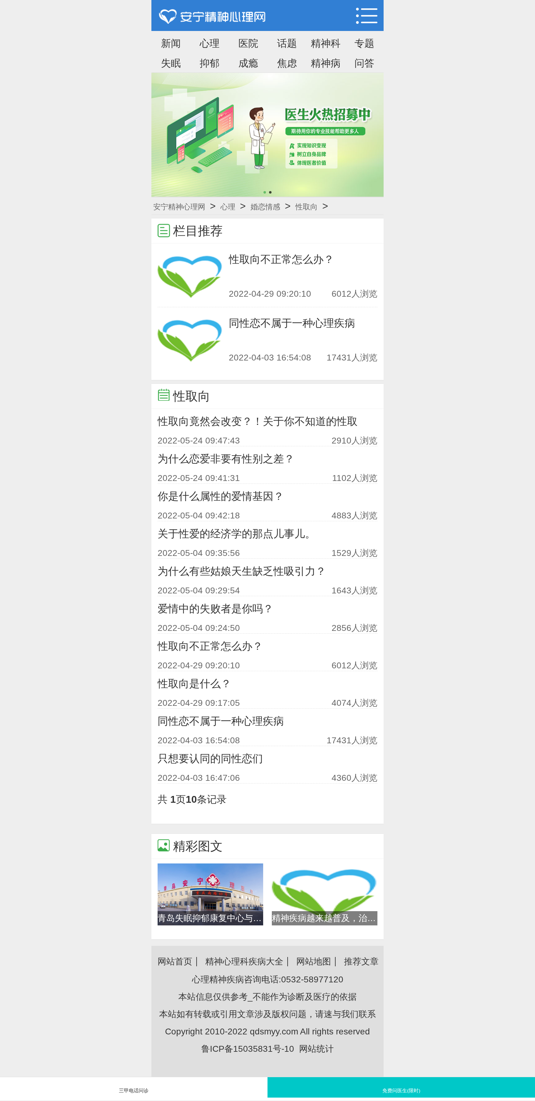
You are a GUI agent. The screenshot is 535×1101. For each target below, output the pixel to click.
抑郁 (210, 63)
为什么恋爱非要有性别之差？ (226, 459)
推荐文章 (361, 961)
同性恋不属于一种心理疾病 (292, 323)
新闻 (171, 43)
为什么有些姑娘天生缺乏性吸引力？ (242, 571)
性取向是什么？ (194, 683)
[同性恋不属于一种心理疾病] (190, 340)
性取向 (306, 207)
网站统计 (316, 1049)
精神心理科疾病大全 (244, 961)
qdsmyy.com (274, 1031)
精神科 (326, 43)
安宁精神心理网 (179, 207)
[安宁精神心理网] (212, 17)
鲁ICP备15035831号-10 (247, 1049)
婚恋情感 (265, 207)
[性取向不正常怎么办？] (190, 276)
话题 (287, 43)
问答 (364, 63)
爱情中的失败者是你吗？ (215, 608)
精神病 (326, 63)
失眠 (171, 63)
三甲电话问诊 (134, 1090)
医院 (248, 43)
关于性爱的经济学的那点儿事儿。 (236, 534)
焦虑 (287, 63)
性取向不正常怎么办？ (281, 259)
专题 (364, 43)
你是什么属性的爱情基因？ (221, 496)
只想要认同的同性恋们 (210, 758)
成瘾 (248, 63)
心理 (210, 43)
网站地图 (313, 961)
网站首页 (175, 961)
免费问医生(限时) (401, 1090)
